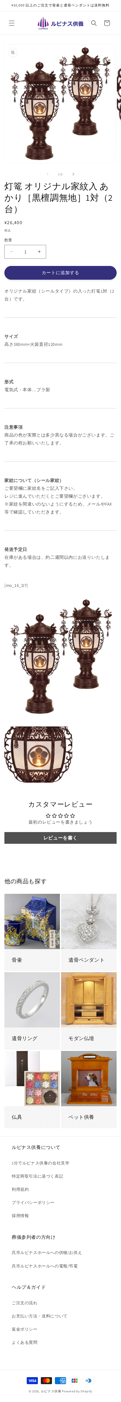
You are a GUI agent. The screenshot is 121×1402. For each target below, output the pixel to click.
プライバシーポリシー (33, 1202)
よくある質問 (25, 1342)
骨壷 (17, 960)
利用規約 (20, 1189)
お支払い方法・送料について (40, 1316)
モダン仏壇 (81, 1038)
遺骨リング (25, 1038)
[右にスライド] (73, 174)
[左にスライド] (47, 174)
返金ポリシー (25, 1329)
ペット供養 (81, 1117)
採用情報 (20, 1215)
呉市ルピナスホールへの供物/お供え (47, 1252)
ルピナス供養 (51, 1391)
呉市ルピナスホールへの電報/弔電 (45, 1266)
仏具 (17, 1117)
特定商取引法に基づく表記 (37, 1176)
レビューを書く (60, 838)
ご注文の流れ (25, 1302)
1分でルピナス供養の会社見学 (40, 1163)
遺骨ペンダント (86, 960)
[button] (11, 23)
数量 (8, 240)
